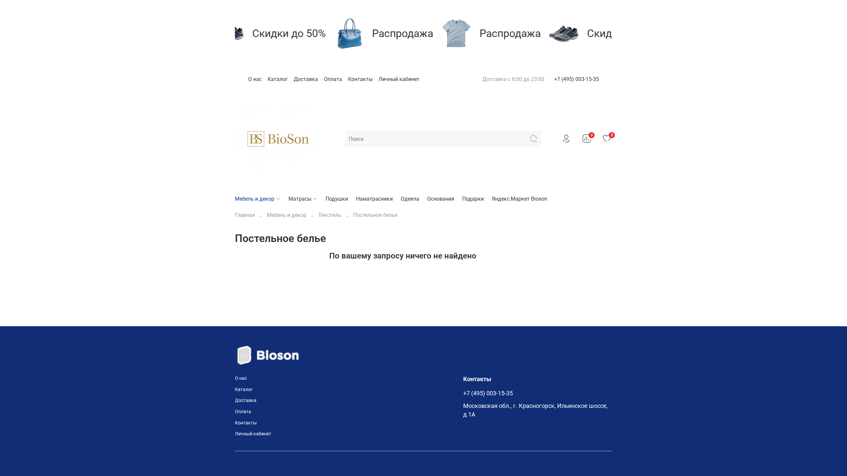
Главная (245, 215)
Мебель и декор (254, 199)
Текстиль (329, 215)
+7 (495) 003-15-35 (576, 79)
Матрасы (300, 199)
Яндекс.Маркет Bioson (519, 199)
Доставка (306, 79)
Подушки (337, 199)
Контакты (360, 79)
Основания (440, 199)
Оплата (333, 79)
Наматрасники (374, 199)
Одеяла (410, 199)
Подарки (473, 199)
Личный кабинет (399, 79)
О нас (255, 79)
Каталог (278, 79)
